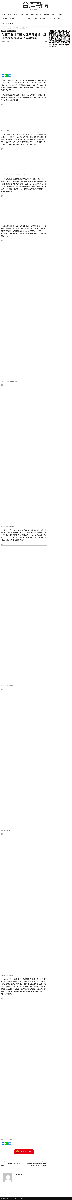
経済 (32, 14)
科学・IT (59, 14)
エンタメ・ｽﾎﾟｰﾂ (21, 19)
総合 (53, 14)
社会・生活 (46, 14)
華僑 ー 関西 (13, 30)
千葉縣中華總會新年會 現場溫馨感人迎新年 (11, 1165)
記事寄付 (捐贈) (26, 1152)
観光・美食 (38, 14)
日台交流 (9, 14)
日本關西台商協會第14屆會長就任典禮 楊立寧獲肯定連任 (36, 1165)
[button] (68, 14)
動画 (29, 19)
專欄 (59, 19)
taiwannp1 (18, 1174)
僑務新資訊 (16, 14)
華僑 (22, 14)
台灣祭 (11, 23)
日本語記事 (42, 19)
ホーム (3, 14)
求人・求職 (4, 23)
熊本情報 (12, 19)
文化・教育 (4, 19)
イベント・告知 (51, 19)
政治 (27, 14)
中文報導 (35, 19)
